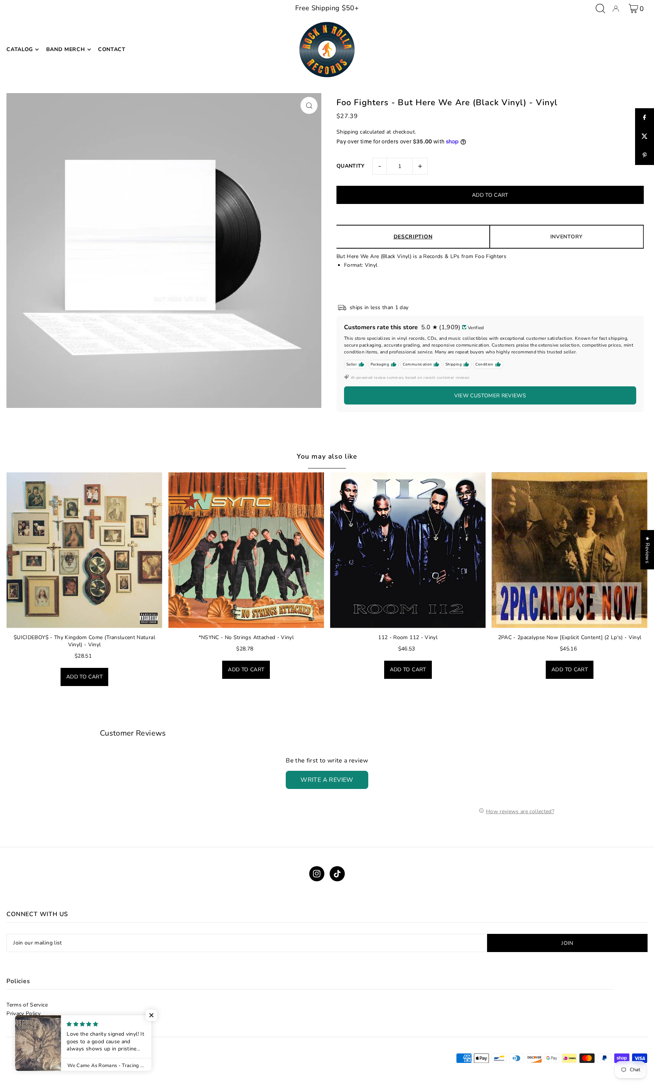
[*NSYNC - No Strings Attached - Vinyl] (246, 550)
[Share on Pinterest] (644, 155)
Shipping (347, 131)
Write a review (327, 780)
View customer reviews (490, 395)
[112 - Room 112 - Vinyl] (408, 550)
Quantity (350, 166)
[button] (151, 1015)
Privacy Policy (23, 1013)
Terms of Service (27, 1004)
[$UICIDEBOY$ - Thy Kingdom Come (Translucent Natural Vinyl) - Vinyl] (84, 550)
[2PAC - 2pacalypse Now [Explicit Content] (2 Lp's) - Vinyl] (569, 550)
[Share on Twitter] (644, 136)
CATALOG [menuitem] (19, 49)
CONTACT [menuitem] (112, 49)
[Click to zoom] (309, 105)
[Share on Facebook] (644, 117)
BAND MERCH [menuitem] (65, 49)
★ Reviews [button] (647, 549)
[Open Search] (600, 8)
